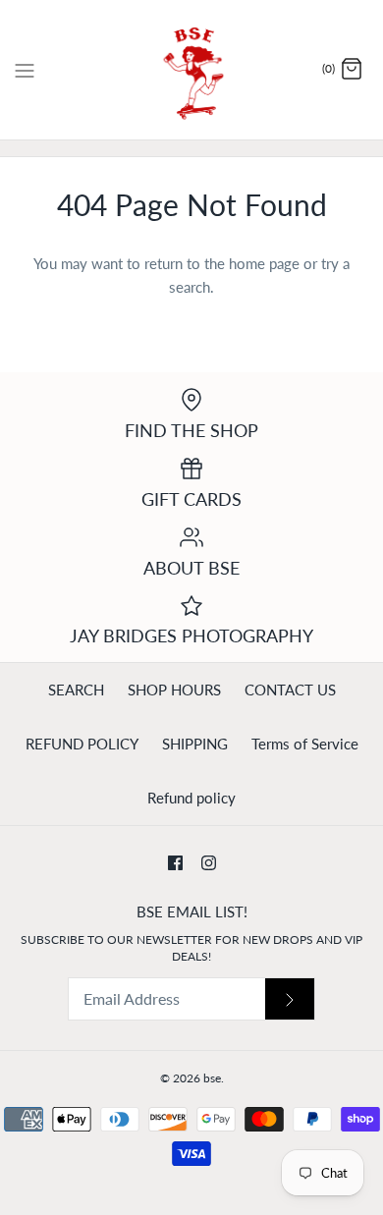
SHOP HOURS (174, 689)
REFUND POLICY (82, 743)
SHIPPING (195, 743)
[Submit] (289, 999)
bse (212, 1078)
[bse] (192, 70)
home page (264, 263)
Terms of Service (304, 743)
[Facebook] (175, 863)
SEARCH (76, 689)
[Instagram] (208, 863)
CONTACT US (290, 689)
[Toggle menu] (24, 68)
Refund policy (191, 797)
